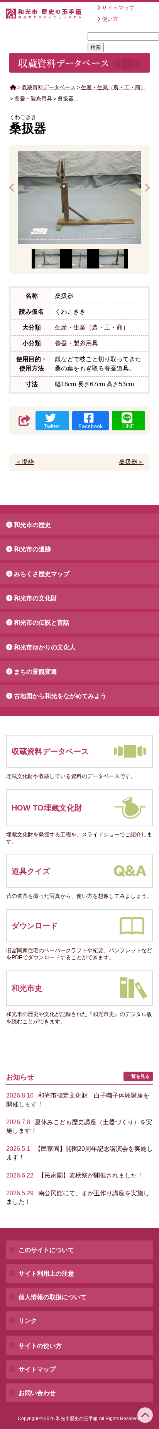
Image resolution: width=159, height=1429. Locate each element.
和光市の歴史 (32, 525)
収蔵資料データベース (49, 87)
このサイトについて (46, 1250)
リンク (28, 1320)
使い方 (110, 19)
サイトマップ (118, 8)
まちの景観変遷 (35, 671)
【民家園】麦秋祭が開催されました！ (74, 1175)
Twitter (52, 426)
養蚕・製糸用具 (33, 98)
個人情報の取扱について (52, 1297)
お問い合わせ (37, 1393)
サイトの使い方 (40, 1345)
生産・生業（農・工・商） (113, 87)
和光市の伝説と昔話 (41, 622)
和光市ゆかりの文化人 (45, 647)
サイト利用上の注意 (46, 1273)
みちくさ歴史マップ (41, 574)
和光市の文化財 (35, 598)
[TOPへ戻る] (145, 1415)
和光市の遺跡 (32, 549)
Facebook (90, 426)
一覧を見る (138, 1076)
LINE (128, 426)
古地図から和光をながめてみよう (60, 696)
